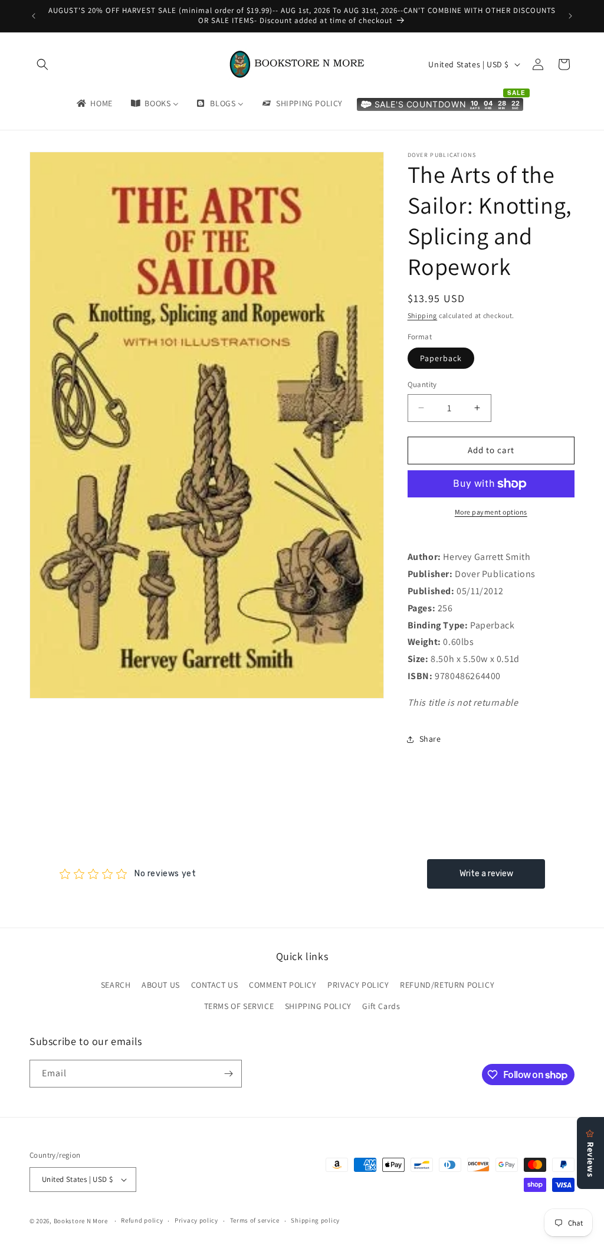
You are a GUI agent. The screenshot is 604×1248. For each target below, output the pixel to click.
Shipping (423, 315)
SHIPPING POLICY (318, 1006)
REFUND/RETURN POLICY (447, 985)
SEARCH (116, 985)
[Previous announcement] (34, 16)
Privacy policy (196, 1220)
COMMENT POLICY (282, 985)
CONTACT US (214, 985)
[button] (42, 64)
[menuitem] (94, 103)
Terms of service (255, 1220)
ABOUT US (161, 985)
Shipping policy (315, 1220)
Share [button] (430, 738)
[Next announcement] (570, 16)
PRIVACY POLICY (358, 985)
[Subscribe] (228, 1074)
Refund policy (142, 1220)
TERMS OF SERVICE (239, 1006)
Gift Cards (381, 1006)
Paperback (441, 358)
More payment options (491, 511)
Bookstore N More (81, 1221)
